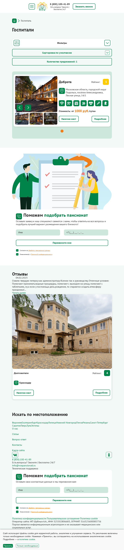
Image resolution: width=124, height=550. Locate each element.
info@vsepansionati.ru (24, 465)
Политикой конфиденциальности (41, 254)
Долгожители (21, 373)
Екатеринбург (29, 422)
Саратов (16, 425)
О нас (15, 428)
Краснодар (25, 382)
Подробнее (100, 118)
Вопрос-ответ (19, 439)
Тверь (24, 425)
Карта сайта (18, 450)
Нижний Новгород (66, 422)
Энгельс (35, 425)
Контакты (17, 444)
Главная (14, 21)
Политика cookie (89, 518)
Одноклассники (109, 455)
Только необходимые (27, 546)
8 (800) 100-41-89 (60, 4)
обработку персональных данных (39, 250)
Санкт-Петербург (99, 422)
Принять (8, 546)
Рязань (86, 422)
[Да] (17, 250)
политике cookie (27, 539)
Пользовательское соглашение (63, 518)
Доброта (65, 82)
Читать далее (19, 292)
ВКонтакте (15, 455)
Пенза (79, 422)
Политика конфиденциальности (29, 518)
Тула (29, 425)
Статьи (15, 433)
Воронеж (17, 422)
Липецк (52, 422)
